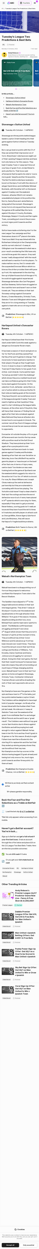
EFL (3, 8)
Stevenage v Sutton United (15, 98)
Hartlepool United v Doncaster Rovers (19, 101)
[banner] (17, 72)
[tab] (18, 89)
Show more (33, 57)
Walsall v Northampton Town (16, 104)
